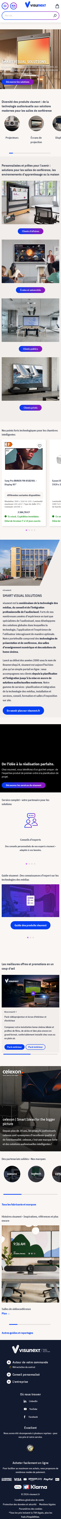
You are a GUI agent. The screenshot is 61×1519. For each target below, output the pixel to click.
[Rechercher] (55, 15)
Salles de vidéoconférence (16, 1309)
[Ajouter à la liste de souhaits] (39, 445)
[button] (26, 530)
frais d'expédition (30, 1516)
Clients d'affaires (30, 231)
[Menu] (5, 6)
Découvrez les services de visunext (23, 785)
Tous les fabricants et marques (19, 1204)
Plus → (6, 1313)
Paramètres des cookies (30, 1508)
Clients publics (30, 348)
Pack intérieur (35, 1047)
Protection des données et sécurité (19, 1504)
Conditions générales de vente (29, 1499)
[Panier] (57, 6)
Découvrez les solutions (17, 81)
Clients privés (30, 407)
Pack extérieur (14, 1047)
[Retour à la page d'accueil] (30, 6)
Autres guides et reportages (17, 1332)
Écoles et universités (30, 290)
